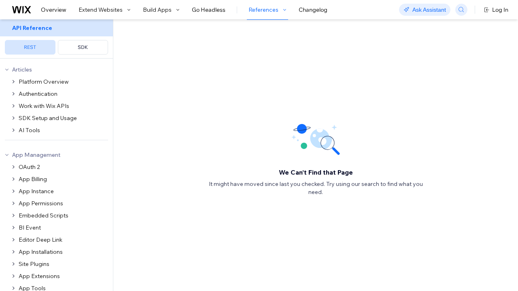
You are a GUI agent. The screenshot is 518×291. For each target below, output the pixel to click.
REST (30, 47)
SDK (83, 47)
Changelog (313, 9)
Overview (53, 9)
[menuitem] (56, 39)
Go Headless (208, 9)
